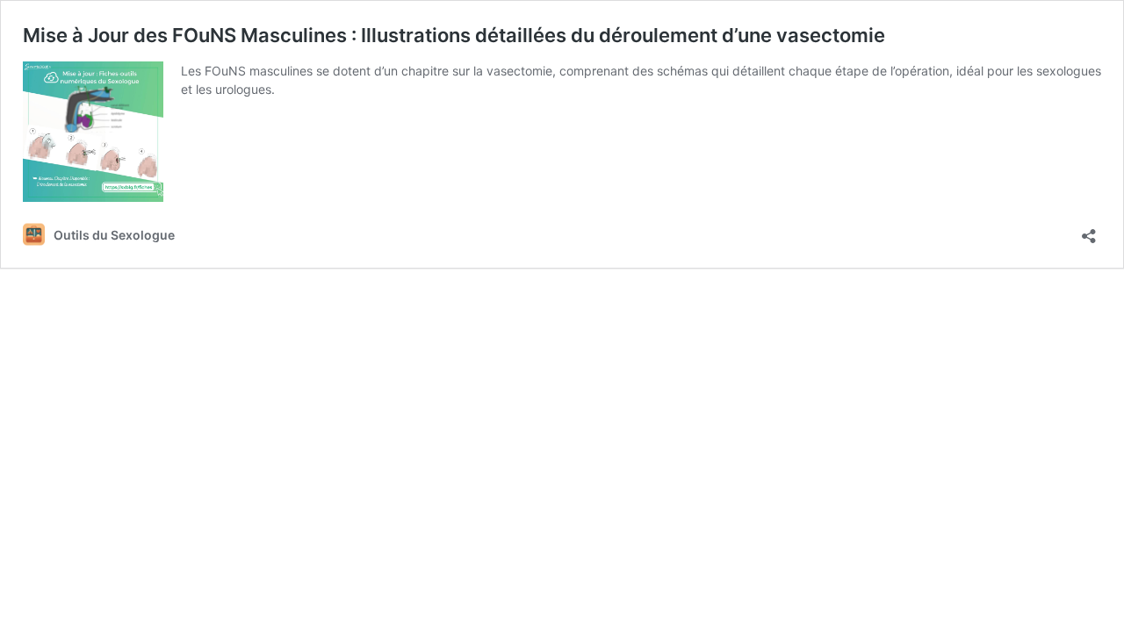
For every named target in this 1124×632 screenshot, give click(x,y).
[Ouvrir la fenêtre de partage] (1089, 230)
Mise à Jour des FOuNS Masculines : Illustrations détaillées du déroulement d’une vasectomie (454, 35)
